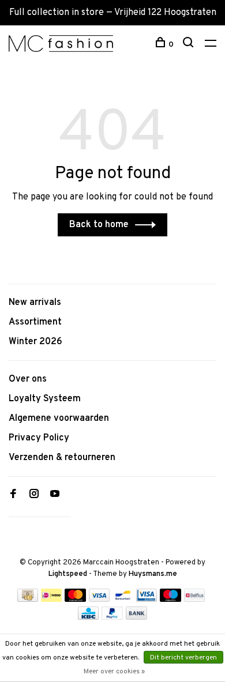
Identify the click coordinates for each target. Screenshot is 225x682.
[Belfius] (194, 599)
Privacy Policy (39, 438)
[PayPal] (112, 617)
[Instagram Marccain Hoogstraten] (34, 495)
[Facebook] (13, 495)
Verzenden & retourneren (62, 458)
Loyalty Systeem (45, 399)
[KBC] (88, 617)
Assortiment (35, 322)
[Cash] (27, 599)
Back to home (99, 225)
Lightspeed (67, 574)
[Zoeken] (189, 45)
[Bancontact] (122, 599)
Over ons (28, 379)
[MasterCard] (75, 599)
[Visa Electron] (146, 599)
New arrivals (35, 302)
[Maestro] (170, 599)
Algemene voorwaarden (59, 418)
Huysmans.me (153, 574)
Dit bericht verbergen (183, 657)
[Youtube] (54, 495)
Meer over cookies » (114, 671)
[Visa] (99, 599)
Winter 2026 (35, 342)
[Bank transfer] (136, 617)
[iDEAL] (51, 599)
